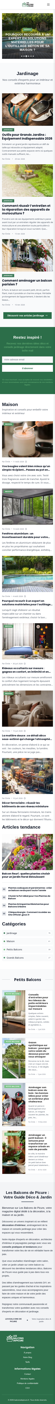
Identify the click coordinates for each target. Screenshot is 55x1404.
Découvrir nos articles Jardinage (25, 315)
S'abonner (27, 368)
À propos (27, 1353)
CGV (27, 1388)
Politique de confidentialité (27, 1383)
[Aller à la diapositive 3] (26, 56)
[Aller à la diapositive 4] (28, 56)
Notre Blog (27, 1357)
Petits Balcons (27, 979)
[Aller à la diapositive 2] (24, 56)
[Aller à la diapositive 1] (21, 56)
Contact (27, 1374)
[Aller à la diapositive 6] (33, 56)
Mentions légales (27, 1379)
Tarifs (27, 1362)
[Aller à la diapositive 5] (31, 56)
